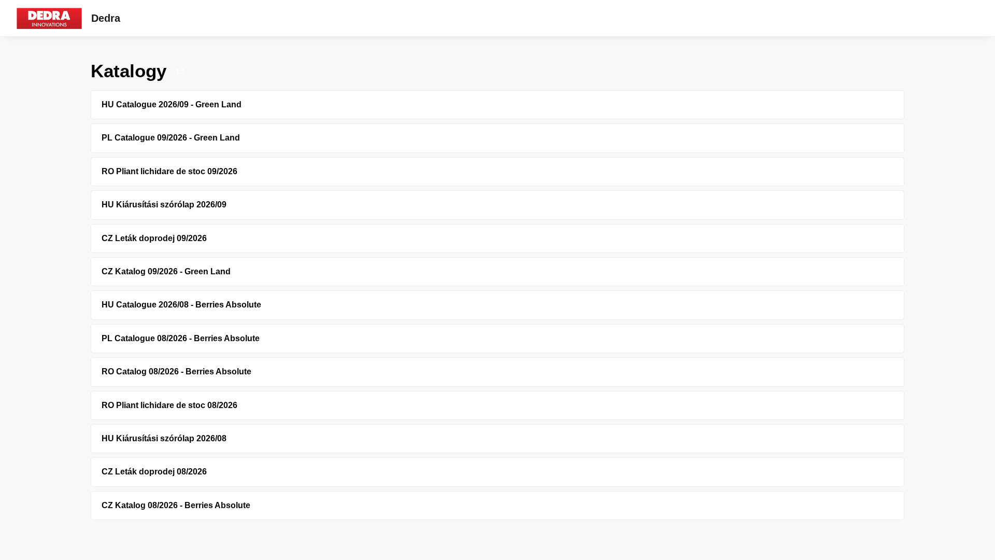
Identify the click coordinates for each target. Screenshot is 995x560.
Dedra (105, 18)
